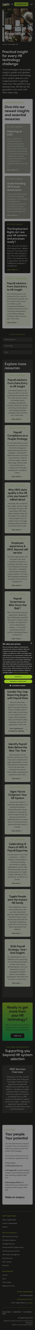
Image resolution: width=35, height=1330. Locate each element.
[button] (17, 686)
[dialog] (17, 665)
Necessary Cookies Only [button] (18, 681)
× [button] (31, 643)
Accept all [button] (18, 677)
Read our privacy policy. (20, 672)
